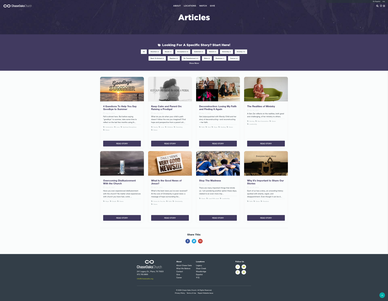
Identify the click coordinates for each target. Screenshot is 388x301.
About (177, 6)
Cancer (234, 58)
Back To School (157, 58)
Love (162, 127)
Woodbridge (201, 271)
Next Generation (263, 121)
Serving (251, 121)
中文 (198, 277)
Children (170, 127)
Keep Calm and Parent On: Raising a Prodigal (166, 108)
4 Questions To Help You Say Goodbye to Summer (120, 108)
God (209, 127)
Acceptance (182, 52)
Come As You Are (159, 201)
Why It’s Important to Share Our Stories (265, 182)
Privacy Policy (180, 293)
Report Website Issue (205, 293)
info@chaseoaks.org (145, 278)
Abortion (155, 52)
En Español (376, 1)
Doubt (114, 201)
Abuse (168, 52)
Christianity (178, 201)
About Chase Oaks (184, 265)
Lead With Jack (213, 198)
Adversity (226, 52)
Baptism (174, 58)
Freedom (266, 201)
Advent (212, 52)
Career (179, 277)
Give (212, 6)
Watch (203, 6)
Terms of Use (191, 293)
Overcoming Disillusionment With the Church (119, 182)
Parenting (179, 127)
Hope (215, 127)
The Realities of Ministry (261, 106)
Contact (179, 271)
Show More (194, 63)
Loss (118, 127)
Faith (203, 127)
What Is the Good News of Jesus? (166, 182)
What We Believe (183, 268)
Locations (190, 6)
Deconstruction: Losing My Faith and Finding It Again (218, 108)
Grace (107, 130)
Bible (207, 58)
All (144, 52)
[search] (377, 6)
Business (220, 58)
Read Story (122, 143)
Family (155, 127)
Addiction (198, 52)
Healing (223, 127)
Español (199, 274)
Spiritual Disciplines (129, 127)
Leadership (253, 124)
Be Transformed (191, 58)
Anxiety (241, 52)
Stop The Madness (210, 180)
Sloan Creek (201, 268)
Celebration (109, 127)
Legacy (199, 265)
